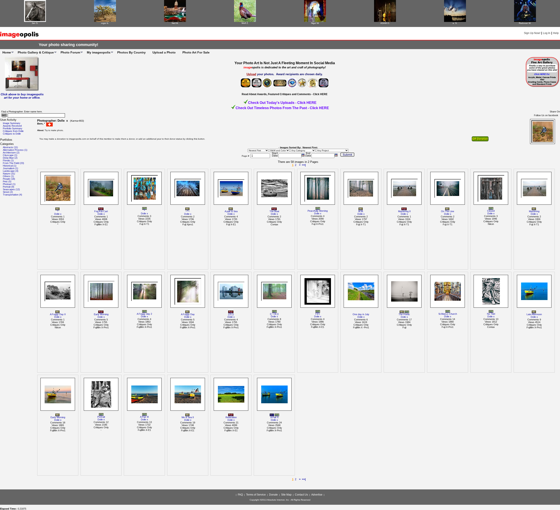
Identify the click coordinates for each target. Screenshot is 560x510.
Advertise (316, 494)
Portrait (101, 417)
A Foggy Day (188, 314)
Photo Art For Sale (196, 52)
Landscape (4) (10, 171)
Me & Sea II (188, 417)
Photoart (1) (9, 184)
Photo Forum (70, 52)
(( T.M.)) (274, 314)
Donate (273, 494)
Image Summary (11, 123)
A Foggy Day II (58, 314)
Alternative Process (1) (15, 150)
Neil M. (175, 23)
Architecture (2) (11, 152)
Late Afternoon (534, 314)
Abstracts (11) (10, 147)
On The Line (447, 211)
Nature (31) (9, 173)
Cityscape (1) (10, 155)
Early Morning (101, 314)
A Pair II (274, 417)
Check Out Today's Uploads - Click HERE (282, 103)
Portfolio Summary (12, 128)
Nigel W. (315, 23)
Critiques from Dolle (13, 131)
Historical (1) (9, 165)
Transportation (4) (12, 194)
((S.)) (231, 314)
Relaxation (231, 417)
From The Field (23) (13, 163)
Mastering (534, 211)
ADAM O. (385, 23)
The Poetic (404, 314)
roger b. (105, 23)
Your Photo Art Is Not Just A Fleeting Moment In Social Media (284, 63)
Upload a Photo (164, 52)
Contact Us (301, 494)
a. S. (455, 23)
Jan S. (35, 23)
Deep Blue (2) (10, 157)
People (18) (9, 179)
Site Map (286, 494)
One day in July (361, 314)
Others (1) (8, 176)
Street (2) (8, 192)
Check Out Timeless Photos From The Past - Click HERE (282, 108)
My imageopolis (98, 52)
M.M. (361, 211)
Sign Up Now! (532, 33)
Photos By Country (131, 52)
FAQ (240, 494)
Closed (491, 211)
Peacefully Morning (318, 211)
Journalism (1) (10, 168)
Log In (546, 33)
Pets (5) (7, 181)
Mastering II (404, 211)
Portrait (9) (8, 186)
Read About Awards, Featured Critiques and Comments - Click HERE (284, 94)
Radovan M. (525, 23)
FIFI (317, 314)
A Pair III (144, 417)
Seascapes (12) (11, 189)
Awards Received (12, 125)
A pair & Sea (231, 211)
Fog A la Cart (101, 211)
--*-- (188, 211)
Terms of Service (256, 494)
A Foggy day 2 (144, 314)
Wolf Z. (245, 23)
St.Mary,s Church (447, 314)
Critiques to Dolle (12, 133)
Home (6, 52)
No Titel (491, 314)
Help (556, 33)
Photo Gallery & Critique (36, 52)
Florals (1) (8, 160)
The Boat (274, 211)
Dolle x (57, 214)
